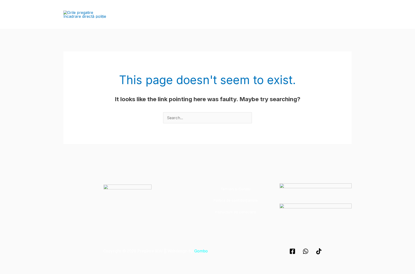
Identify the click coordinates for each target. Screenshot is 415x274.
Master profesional (236, 14)
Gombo (201, 251)
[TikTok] (319, 251)
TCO (264, 14)
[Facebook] (292, 251)
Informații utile (287, 14)
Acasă (143, 14)
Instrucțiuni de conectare (235, 212)
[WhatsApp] (306, 251)
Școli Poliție (166, 14)
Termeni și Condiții (235, 189)
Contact (314, 14)
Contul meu (338, 14)
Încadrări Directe (197, 14)
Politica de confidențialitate (235, 200)
